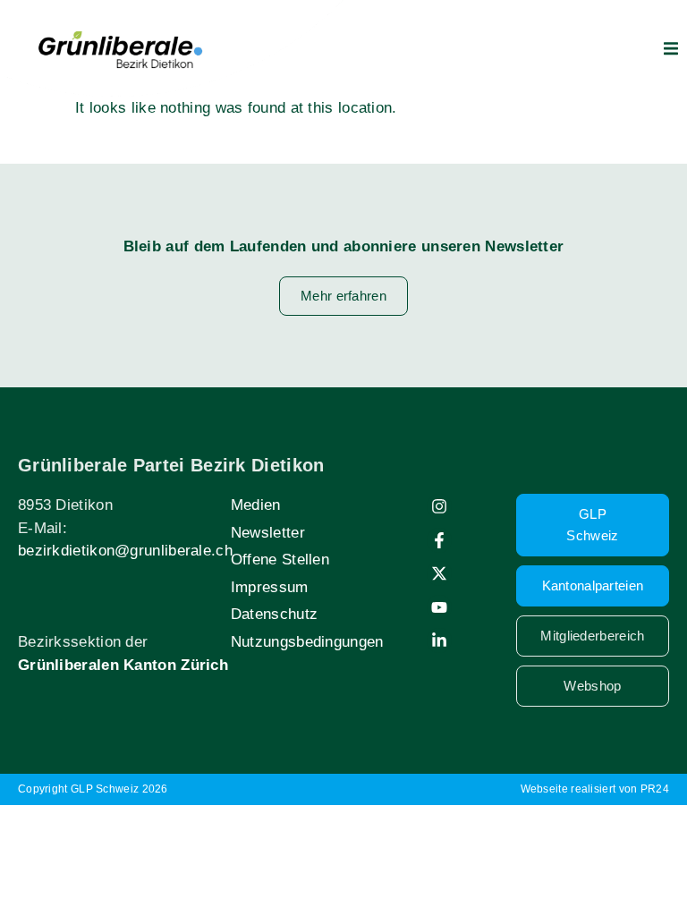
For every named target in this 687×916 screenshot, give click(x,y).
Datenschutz (274, 614)
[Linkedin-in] (439, 640)
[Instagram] (439, 506)
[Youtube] (439, 607)
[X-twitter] (439, 573)
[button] (671, 48)
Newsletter (268, 532)
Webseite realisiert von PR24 (595, 789)
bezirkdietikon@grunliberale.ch (125, 550)
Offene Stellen (280, 559)
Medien (256, 504)
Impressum (270, 587)
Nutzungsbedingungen (307, 641)
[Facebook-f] (439, 540)
